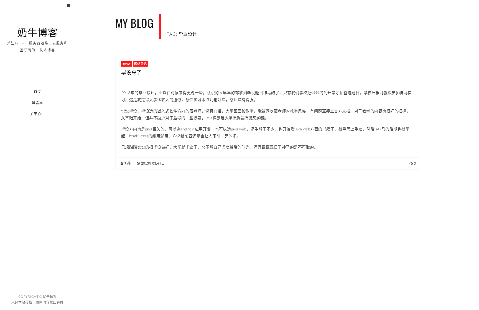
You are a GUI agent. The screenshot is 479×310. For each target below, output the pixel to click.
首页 (37, 92)
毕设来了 (131, 72)
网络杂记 (140, 63)
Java (127, 63)
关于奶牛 (37, 114)
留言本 (37, 103)
